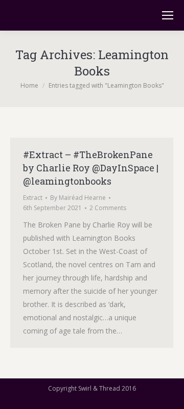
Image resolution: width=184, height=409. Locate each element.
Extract (32, 197)
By (78, 197)
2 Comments (107, 207)
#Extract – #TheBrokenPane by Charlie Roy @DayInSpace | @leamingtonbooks (90, 167)
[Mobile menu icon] (168, 15)
